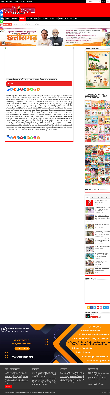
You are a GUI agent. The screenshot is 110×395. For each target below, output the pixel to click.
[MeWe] (24, 89)
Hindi (91, 1)
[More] (38, 89)
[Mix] (28, 89)
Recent (87, 197)
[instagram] (104, 2)
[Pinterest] (21, 89)
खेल (40, 18)
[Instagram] (34, 89)
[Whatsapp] (31, 89)
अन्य (71, 18)
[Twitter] (11, 89)
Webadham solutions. (49, 392)
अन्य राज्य (29, 18)
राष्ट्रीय (8, 18)
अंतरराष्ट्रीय (15, 18)
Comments (100, 197)
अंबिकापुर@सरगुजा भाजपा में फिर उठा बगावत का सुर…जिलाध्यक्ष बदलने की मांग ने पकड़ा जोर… (31, 24)
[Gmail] (1, 25)
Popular (93, 197)
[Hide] (0, 31)
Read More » (8, 386)
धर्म (56, 18)
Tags (106, 197)
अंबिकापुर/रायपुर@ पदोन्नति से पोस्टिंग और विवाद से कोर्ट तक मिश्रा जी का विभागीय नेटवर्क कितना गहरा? (102, 240)
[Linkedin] (18, 89)
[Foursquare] (102, 2)
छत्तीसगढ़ (22, 18)
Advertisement (18, 1)
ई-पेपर (77, 18)
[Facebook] (8, 89)
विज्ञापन (61, 18)
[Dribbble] (101, 307)
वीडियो (66, 18)
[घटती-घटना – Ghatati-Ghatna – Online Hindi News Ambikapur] (18, 9)
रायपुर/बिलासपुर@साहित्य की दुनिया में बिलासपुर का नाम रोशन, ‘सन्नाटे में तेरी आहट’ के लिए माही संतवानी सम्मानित (102, 233)
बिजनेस (36, 18)
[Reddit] (14, 89)
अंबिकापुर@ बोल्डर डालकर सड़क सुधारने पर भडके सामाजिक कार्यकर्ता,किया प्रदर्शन (101, 262)
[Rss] (88, 307)
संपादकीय (45, 18)
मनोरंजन (52, 18)
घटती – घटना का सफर (27, 1)
